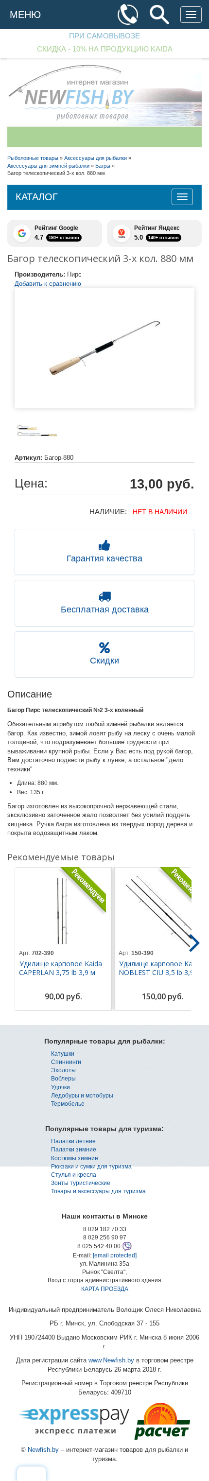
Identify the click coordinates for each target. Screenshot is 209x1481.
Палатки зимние (73, 1149)
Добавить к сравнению (48, 283)
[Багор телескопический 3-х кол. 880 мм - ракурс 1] (37, 431)
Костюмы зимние (74, 1158)
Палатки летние (73, 1141)
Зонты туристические (80, 1183)
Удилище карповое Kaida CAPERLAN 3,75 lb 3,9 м (60, 968)
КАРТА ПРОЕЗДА (104, 1289)
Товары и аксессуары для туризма (98, 1191)
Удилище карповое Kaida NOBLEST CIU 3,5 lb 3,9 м (160, 968)
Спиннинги (66, 1062)
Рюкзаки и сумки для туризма (91, 1166)
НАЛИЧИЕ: (108, 511)
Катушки (62, 1053)
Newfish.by (43, 1449)
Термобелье (68, 1103)
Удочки (60, 1087)
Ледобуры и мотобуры (82, 1095)
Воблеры (63, 1078)
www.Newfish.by (111, 1360)
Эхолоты (63, 1070)
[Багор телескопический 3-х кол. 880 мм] (104, 348)
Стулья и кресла (73, 1174)
